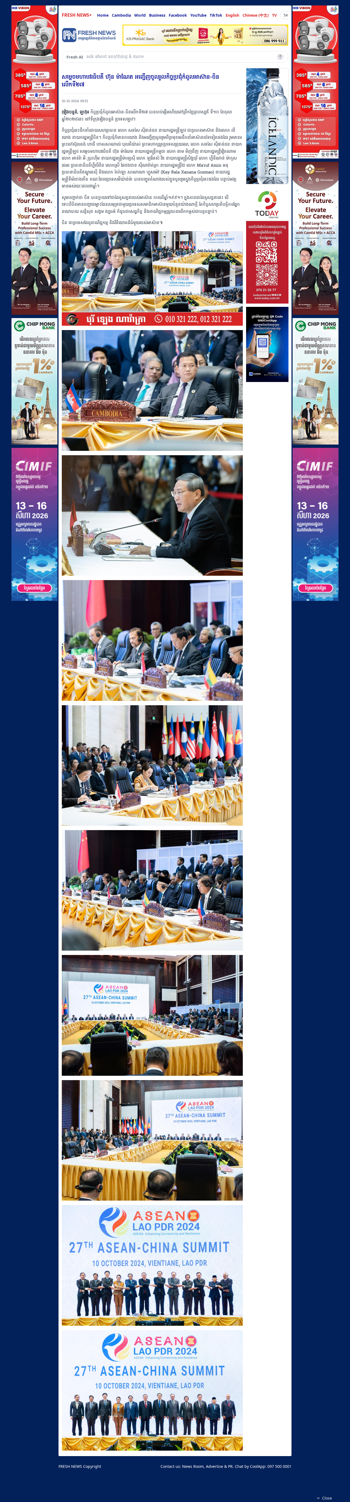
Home (103, 15)
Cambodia (121, 15)
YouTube (198, 15)
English (232, 15)
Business (157, 15)
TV (274, 15)
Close (327, 1498)
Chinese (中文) (256, 15)
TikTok (216, 15)
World (140, 15)
